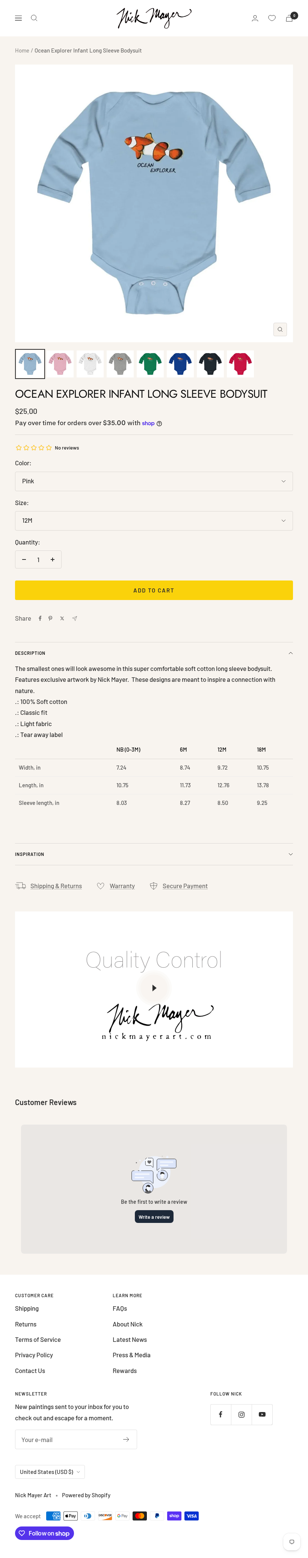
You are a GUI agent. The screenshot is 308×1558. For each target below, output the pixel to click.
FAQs (120, 1308)
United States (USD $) (46, 1471)
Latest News (130, 1339)
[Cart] (289, 18)
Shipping (27, 1308)
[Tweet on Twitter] (62, 618)
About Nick (128, 1324)
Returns (25, 1324)
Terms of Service (38, 1339)
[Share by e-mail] (74, 618)
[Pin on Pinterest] (50, 618)
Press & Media (132, 1354)
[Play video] (154, 988)
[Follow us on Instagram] (241, 1414)
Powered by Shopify (86, 1495)
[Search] (34, 18)
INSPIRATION (29, 854)
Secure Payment (185, 885)
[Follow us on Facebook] (220, 1414)
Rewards (125, 1370)
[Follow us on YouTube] (262, 1414)
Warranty (122, 885)
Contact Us (30, 1370)
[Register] (126, 1439)
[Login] (255, 18)
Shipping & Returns (56, 885)
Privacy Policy (34, 1354)
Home (22, 50)
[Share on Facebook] (40, 618)
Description (30, 653)
